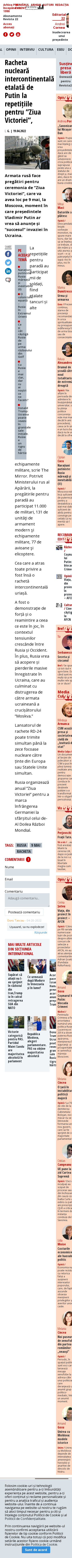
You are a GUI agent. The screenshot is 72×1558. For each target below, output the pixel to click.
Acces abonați (8, 25)
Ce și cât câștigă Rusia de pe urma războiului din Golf (25, 341)
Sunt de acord (36, 1550)
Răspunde (40, 932)
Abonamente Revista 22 (12, 17)
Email (9, 879)
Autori (48, 5)
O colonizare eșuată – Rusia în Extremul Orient (25, 305)
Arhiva (36, 5)
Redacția (62, 5)
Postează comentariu (24, 912)
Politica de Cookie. (44, 1544)
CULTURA (45, 50)
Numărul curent (22, 6)
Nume (9, 867)
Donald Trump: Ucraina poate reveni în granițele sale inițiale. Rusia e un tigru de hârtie (24, 430)
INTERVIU (27, 50)
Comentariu (14, 891)
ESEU (60, 50)
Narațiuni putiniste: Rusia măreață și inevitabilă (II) (25, 279)
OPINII (11, 50)
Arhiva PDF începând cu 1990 (12, 8)
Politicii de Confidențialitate (25, 1518)
